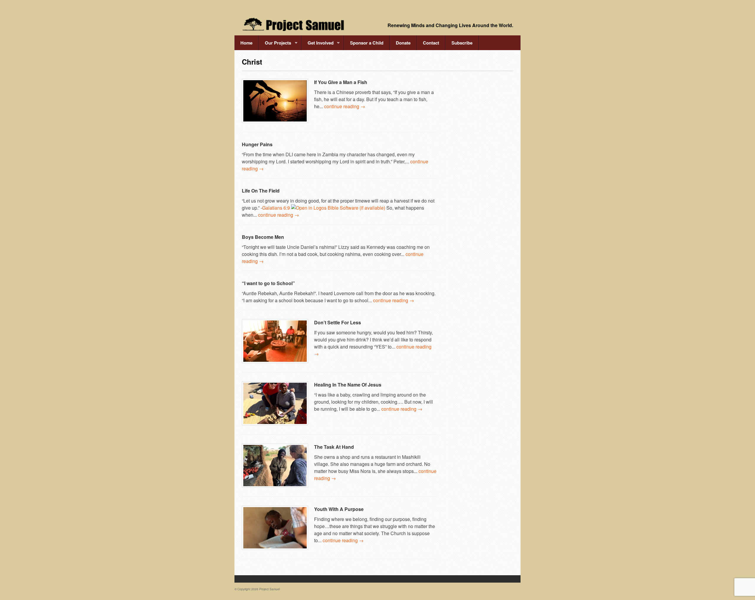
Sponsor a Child (366, 43)
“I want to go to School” (268, 283)
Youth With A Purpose (339, 509)
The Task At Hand (334, 446)
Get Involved (317, 45)
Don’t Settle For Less (337, 322)
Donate (403, 43)
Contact (431, 43)
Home (246, 43)
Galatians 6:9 (276, 207)
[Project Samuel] (293, 24)
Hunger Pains (257, 144)
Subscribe (462, 43)
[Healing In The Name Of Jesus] (275, 403)
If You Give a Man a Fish (340, 82)
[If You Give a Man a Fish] (275, 100)
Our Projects (275, 45)
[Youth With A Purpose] (275, 527)
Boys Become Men (263, 237)
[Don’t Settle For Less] (275, 341)
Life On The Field (261, 190)
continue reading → (344, 106)
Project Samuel (269, 589)
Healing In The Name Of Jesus (347, 384)
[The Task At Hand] (275, 465)
